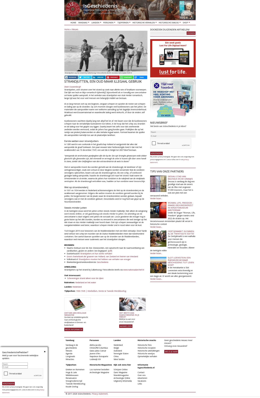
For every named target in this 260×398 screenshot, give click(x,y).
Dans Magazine (120, 372)
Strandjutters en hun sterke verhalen (96, 253)
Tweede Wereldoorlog (75, 383)
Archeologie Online (122, 378)
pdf (110, 250)
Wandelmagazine (121, 375)
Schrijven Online (121, 369)
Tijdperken (122, 23)
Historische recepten (147, 348)
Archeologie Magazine (99, 372)
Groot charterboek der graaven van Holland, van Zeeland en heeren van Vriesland (102, 256)
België (116, 348)
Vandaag (82, 23)
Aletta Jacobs (95, 345)
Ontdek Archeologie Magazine (75, 314)
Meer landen (119, 359)
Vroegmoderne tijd (74, 381)
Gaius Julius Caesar (98, 350)
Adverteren (142, 378)
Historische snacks (168, 23)
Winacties (70, 359)
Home (73, 22)
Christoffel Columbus (99, 348)
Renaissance (71, 378)
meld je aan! (171, 351)
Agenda (69, 353)
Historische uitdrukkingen (149, 350)
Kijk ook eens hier (122, 364)
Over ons (142, 375)
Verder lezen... (156, 198)
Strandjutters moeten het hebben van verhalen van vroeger (105, 259)
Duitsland (118, 350)
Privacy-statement (100, 393)
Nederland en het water (85, 282)
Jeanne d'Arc (95, 353)
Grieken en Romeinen (75, 369)
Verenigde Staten (121, 353)
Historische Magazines (101, 364)
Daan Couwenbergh (72, 86)
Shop (185, 23)
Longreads (70, 356)
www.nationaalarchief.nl (133, 269)
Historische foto (145, 345)
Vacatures (142, 381)
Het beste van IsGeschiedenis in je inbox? (129, 315)
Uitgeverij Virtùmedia (123, 381)
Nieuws (75, 29)
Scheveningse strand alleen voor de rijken (85, 278)
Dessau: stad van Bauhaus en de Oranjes (180, 177)
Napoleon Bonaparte (99, 356)
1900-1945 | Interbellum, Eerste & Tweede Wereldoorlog (101, 291)
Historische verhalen (143, 23)
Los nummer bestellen (99, 369)
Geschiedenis (103, 262)
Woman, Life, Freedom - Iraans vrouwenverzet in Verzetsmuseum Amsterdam (180, 206)
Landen (94, 23)
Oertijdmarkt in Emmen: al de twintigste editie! (181, 232)
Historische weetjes (146, 353)
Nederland (77, 286)
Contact (141, 372)
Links (140, 383)
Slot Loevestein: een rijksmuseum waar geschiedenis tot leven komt (181, 261)
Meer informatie (73, 329)
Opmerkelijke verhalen (147, 356)
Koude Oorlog (72, 386)
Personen (107, 23)
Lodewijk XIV (95, 359)
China (116, 356)
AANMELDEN (126, 326)
